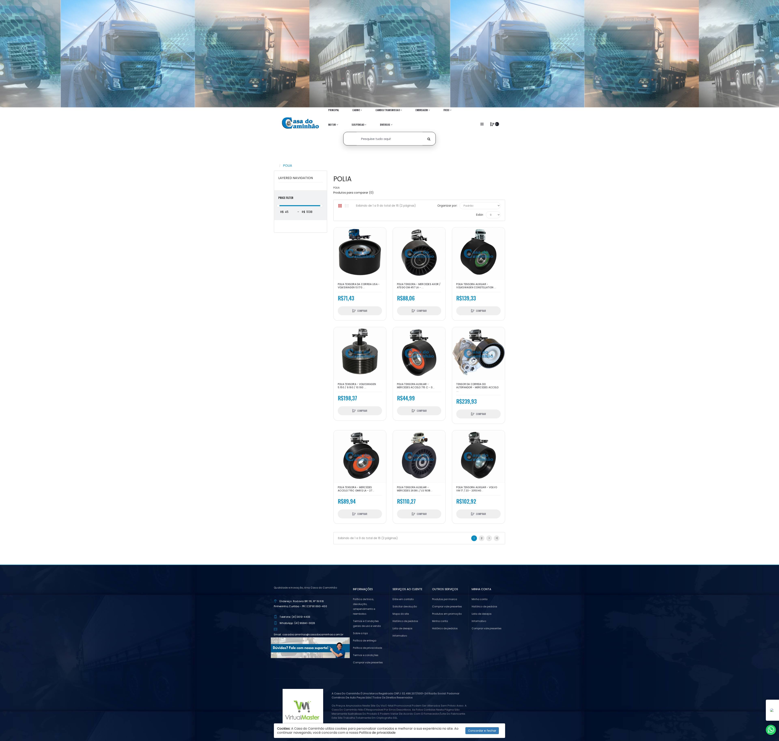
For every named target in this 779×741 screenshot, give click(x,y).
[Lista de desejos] (339, 233)
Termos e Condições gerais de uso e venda (367, 623)
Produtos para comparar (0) (353, 193)
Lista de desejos (402, 628)
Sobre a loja (360, 633)
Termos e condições (365, 655)
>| (497, 538)
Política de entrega (364, 640)
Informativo (400, 635)
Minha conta (440, 621)
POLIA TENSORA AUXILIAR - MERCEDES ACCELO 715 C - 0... (416, 386)
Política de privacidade (367, 648)
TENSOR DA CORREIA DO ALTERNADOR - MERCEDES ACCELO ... (477, 387)
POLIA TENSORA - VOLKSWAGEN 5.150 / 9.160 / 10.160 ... (357, 386)
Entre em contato (403, 599)
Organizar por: (447, 206)
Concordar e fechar (482, 731)
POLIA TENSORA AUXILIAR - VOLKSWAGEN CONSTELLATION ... (476, 286)
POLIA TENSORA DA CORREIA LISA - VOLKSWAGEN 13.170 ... (359, 286)
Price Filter (285, 197)
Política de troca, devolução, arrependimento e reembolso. (364, 606)
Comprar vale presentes (368, 662)
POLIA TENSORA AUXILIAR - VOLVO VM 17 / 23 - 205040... (476, 489)
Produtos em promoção (447, 614)
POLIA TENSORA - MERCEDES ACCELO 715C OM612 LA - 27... (356, 489)
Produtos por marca (444, 599)
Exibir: (480, 215)
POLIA (287, 165)
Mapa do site (401, 614)
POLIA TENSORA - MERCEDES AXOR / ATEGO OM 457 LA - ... (419, 286)
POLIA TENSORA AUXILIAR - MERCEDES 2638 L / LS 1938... (414, 489)
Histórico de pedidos (405, 621)
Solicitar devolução (405, 606)
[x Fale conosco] (771, 730)
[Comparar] (339, 241)
